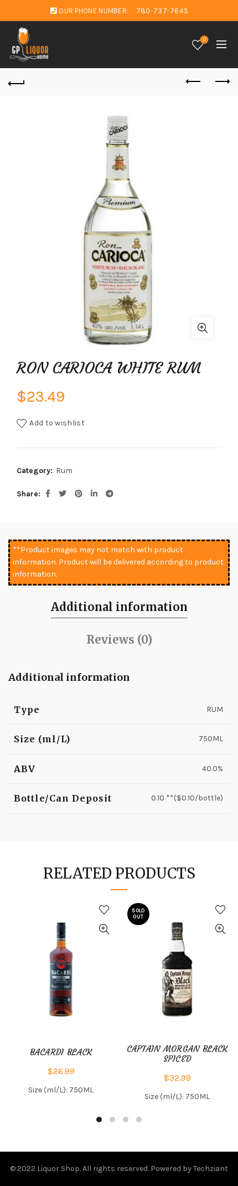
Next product (221, 82)
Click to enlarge (202, 327)
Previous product (194, 82)
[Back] (16, 82)
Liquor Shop (58, 1168)
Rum (64, 470)
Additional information (119, 607)
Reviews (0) (119, 639)
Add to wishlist (57, 423)
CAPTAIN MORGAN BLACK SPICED (177, 1054)
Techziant (210, 1168)
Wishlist (204, 40)
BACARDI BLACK (61, 1052)
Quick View (103, 929)
